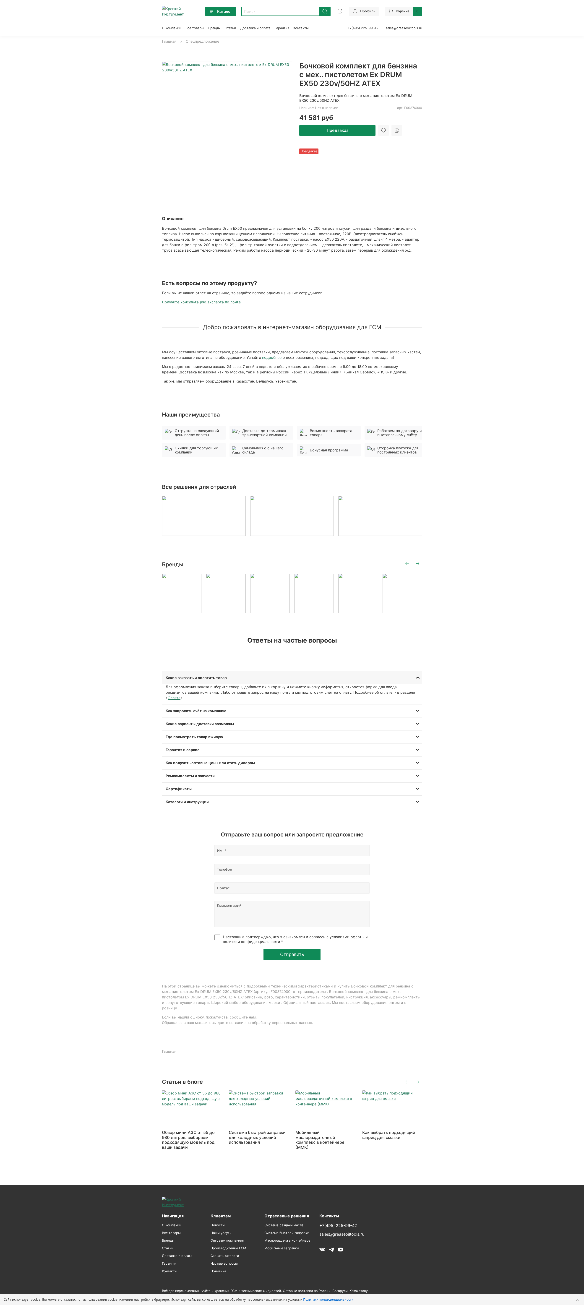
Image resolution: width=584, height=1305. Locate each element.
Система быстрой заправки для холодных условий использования (257, 1137)
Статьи (230, 28)
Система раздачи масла (283, 1225)
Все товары (194, 28)
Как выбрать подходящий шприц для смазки (388, 1135)
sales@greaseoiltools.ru (404, 28)
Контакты (301, 28)
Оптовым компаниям (228, 1240)
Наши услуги (221, 1233)
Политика (218, 1271)
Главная (169, 41)
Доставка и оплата (255, 28)
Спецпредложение (202, 41)
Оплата (174, 697)
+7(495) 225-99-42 (363, 28)
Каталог (224, 11)
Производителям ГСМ (228, 1248)
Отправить (292, 954)
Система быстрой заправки (286, 1233)
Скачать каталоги (225, 1256)
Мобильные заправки (281, 1248)
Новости (218, 1225)
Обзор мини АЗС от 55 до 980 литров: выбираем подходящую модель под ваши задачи (188, 1140)
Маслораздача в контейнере (287, 1240)
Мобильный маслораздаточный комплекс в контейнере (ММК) (319, 1140)
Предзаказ (337, 130)
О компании (171, 28)
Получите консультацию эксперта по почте (201, 302)
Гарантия (282, 28)
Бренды (214, 28)
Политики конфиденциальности (329, 1299)
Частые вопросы (224, 1263)
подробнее (272, 357)
